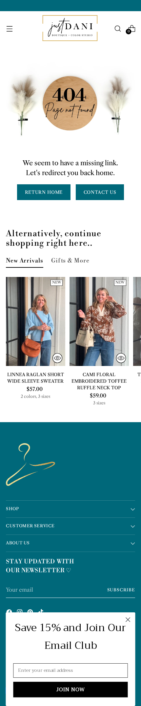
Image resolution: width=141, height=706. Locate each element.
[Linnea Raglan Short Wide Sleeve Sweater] (35, 321)
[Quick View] (57, 358)
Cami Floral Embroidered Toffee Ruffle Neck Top (99, 381)
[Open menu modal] (9, 28)
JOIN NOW (70, 689)
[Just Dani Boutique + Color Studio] (70, 28)
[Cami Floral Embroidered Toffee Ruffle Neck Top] (99, 321)
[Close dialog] (128, 620)
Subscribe (121, 589)
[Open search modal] (117, 28)
